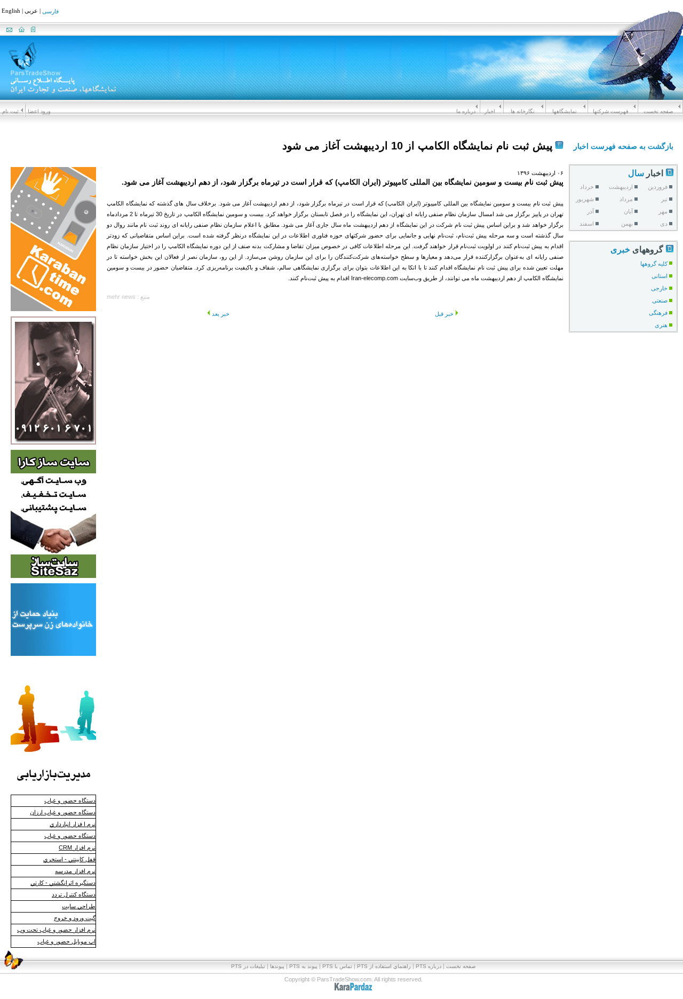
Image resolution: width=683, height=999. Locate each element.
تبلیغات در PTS (248, 966)
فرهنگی (658, 313)
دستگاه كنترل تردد (74, 894)
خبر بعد (220, 314)
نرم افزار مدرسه (75, 871)
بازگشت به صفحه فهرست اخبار (623, 146)
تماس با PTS (337, 966)
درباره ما (465, 111)
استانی (660, 276)
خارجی (659, 288)
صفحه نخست (658, 111)
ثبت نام (10, 111)
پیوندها (277, 966)
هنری (661, 325)
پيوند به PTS (303, 966)
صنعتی (660, 300)
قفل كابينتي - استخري (69, 859)
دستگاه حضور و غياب (70, 800)
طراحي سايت (79, 906)
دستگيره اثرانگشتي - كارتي (63, 882)
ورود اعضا (39, 111)
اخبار (490, 111)
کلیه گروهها (654, 263)
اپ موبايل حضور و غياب (66, 941)
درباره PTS (428, 966)
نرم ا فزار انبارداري (73, 824)
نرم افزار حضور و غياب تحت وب (56, 929)
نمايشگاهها (564, 111)
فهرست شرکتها (611, 111)
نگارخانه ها (523, 111)
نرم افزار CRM (77, 847)
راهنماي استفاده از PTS (384, 966)
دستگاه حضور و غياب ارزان (63, 812)
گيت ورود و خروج (75, 918)
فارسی (50, 12)
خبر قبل (444, 314)
